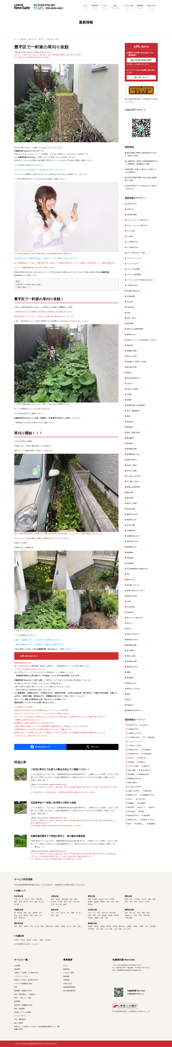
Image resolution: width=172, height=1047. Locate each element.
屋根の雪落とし (132, 460)
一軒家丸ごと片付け (135, 745)
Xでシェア (95, 747)
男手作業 (58, 826)
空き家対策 (65, 826)
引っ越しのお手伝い (134, 476)
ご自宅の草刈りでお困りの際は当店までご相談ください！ (60, 769)
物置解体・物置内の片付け (23, 991)
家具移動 (130, 438)
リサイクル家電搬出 (134, 274)
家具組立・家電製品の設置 (23, 1005)
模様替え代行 (132, 520)
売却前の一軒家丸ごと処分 (136, 362)
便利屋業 (56, 55)
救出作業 (130, 498)
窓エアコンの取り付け (135, 618)
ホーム (16, 39)
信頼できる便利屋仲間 (135, 329)
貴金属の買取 (132, 645)
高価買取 (152, 824)
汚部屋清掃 (131, 531)
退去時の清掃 (132, 661)
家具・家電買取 (19, 1008)
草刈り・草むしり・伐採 (22, 998)
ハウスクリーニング (134, 258)
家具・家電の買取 (133, 432)
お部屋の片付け (133, 729)
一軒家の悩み (61, 792)
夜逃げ (129, 372)
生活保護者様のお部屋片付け (137, 569)
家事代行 (130, 427)
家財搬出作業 (132, 449)
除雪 (128, 694)
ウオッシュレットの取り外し (137, 225)
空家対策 (103, 787)
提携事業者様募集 (69, 987)
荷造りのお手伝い (133, 634)
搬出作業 (130, 492)
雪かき (129, 699)
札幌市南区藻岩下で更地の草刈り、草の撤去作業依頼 (58, 836)
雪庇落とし (131, 705)
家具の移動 (132, 770)
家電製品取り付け (133, 454)
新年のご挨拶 (132, 503)
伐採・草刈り (47, 55)
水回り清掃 (131, 525)
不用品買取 (131, 296)
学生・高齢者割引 (133, 411)
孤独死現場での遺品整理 (136, 405)
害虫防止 (96, 820)
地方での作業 (132, 356)
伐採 (40, 55)
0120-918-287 (24, 666)
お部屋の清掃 (132, 215)
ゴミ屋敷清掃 (149, 737)
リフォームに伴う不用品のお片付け (140, 280)
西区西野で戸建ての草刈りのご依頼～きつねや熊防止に (140, 170)
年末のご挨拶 (132, 471)
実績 (94, 854)
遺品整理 (130, 678)
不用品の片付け (133, 750)
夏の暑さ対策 (87, 820)
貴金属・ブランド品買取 (22, 1012)
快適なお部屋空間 (133, 487)
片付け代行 (141, 799)
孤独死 (129, 400)
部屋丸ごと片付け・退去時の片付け (26, 980)
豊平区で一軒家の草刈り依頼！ (30, 285)
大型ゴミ (130, 383)
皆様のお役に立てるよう (136, 590)
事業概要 (66, 976)
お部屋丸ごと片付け (135, 733)
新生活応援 (131, 509)
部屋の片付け (132, 683)
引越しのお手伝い (134, 791)
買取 (142, 811)
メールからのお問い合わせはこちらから (30, 669)
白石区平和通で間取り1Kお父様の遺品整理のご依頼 (141, 179)
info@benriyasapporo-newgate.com (129, 970)
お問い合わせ (142, 77)
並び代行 (130, 302)
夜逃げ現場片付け (133, 378)
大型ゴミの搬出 (132, 389)
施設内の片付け (132, 514)
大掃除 (129, 394)
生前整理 (130, 563)
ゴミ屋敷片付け (132, 242)
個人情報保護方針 (69, 991)
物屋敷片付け (132, 547)
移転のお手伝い (132, 596)
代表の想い (131, 307)
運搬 (128, 672)
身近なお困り (72, 856)
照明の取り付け (132, 541)
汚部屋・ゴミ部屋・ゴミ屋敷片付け (26, 973)
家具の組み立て (146, 770)
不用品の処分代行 (133, 291)
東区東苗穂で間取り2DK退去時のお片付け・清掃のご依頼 (140, 154)
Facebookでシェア (43, 747)
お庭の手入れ (32, 39)
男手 (67, 55)
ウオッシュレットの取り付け (137, 220)
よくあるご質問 (68, 973)
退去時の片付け (132, 667)
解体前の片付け (132, 640)
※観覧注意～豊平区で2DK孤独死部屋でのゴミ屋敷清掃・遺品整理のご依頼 (141, 162)
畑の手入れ (90, 787)
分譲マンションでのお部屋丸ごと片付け (141, 340)
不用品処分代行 (133, 754)
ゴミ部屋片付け (132, 247)
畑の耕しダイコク (133, 585)
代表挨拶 (66, 980)
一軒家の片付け (132, 285)
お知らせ (35, 55)
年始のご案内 (132, 465)
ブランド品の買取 (133, 269)
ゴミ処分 (130, 236)
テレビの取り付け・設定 (136, 253)
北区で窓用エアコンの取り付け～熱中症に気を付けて (140, 187)
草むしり (73, 55)
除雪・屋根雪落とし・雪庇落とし (25, 994)
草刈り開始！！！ (25, 287)
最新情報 (23, 39)
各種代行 (63, 55)
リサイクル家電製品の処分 (23, 983)
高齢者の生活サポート (43, 823)
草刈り (79, 55)
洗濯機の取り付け (133, 536)
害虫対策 (51, 826)
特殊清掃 (130, 558)
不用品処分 (147, 750)
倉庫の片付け (132, 334)
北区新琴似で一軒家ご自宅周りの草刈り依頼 (53, 802)
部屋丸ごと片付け (133, 689)
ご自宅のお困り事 (50, 792)
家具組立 (130, 443)
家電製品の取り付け (135, 778)
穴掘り (97, 787)
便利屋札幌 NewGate (22, 663)
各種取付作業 (132, 351)
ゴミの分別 (131, 231)
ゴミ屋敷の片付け (134, 737)
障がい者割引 (18, 1023)
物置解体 (130, 552)
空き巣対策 (44, 856)
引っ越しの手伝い (133, 482)
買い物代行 (131, 650)
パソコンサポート (133, 264)
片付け (130, 799)
